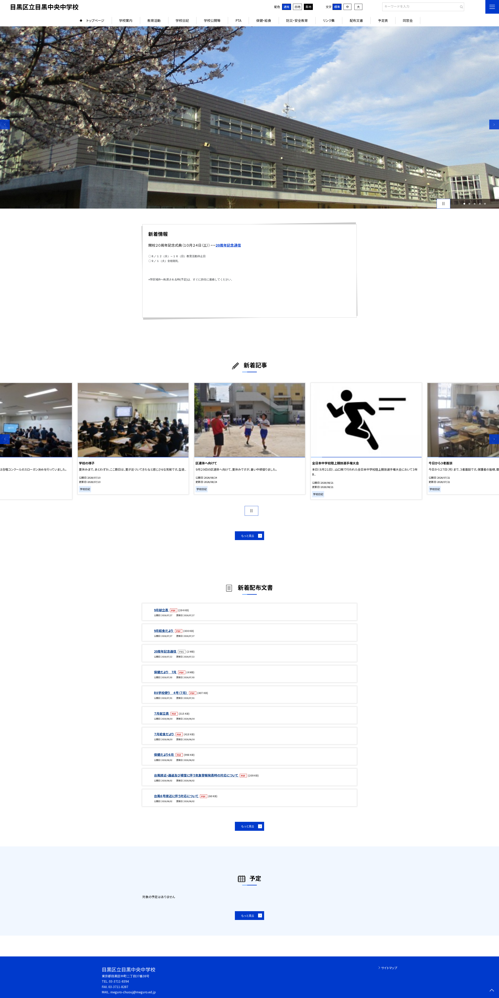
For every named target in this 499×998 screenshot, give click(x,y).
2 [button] (469, 203)
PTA (238, 20)
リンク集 (329, 20)
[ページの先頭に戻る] (491, 990)
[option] (249, 117)
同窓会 (408, 20)
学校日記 (182, 20)
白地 (297, 7)
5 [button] (485, 203)
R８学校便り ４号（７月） (171, 692)
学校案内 (125, 20)
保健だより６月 (164, 754)
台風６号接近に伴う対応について (176, 796)
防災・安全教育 (297, 20)
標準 (337, 7)
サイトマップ (389, 967)
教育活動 (154, 20)
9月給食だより (164, 630)
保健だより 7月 (165, 672)
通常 (286, 7)
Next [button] (494, 124)
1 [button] (464, 203)
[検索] (460, 6)
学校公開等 (212, 20)
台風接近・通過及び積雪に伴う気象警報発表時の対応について (196, 775)
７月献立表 (162, 713)
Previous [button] (5, 124)
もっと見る (247, 536)
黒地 (308, 7)
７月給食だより (164, 734)
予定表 (383, 20)
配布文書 (356, 20)
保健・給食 (263, 20)
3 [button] (475, 203)
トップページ (95, 20)
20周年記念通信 (165, 651)
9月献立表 (161, 610)
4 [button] (480, 203)
